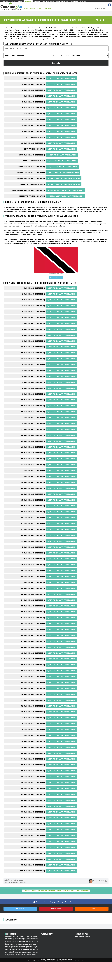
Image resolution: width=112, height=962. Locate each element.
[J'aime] (97, 20)
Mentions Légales (32, 960)
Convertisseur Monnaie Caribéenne (76, 890)
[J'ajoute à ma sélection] (100, 20)
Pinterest (57, 909)
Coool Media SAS (44, 959)
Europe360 (37, 1)
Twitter (21, 909)
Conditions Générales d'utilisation (47, 960)
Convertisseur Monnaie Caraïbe (49, 890)
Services (49, 8)
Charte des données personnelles (65, 960)
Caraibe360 (28, 1)
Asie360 (20, 1)
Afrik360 (13, 1)
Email (92, 909)
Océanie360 (74, 1)
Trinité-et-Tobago (29, 890)
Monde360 (5, 1)
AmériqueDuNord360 (62, 1)
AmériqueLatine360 (48, 1)
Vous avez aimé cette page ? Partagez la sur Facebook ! (57, 902)
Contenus (40, 8)
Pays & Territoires (30, 8)
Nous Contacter (79, 960)
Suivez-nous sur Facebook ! (82, 936)
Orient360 (83, 1)
